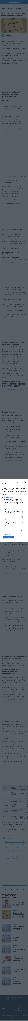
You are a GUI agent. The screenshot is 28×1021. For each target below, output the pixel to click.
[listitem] (14, 509)
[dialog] (14, 510)
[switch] (22, 512)
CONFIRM (8, 537)
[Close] (25, 482)
